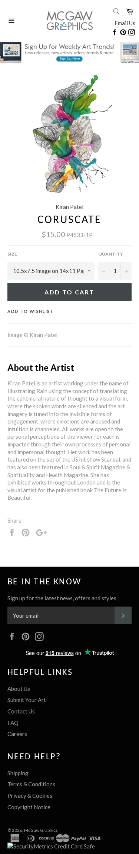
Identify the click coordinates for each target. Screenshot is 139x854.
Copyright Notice (28, 807)
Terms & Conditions (31, 784)
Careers (17, 733)
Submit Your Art (26, 699)
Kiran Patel (69, 206)
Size (12, 254)
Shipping (18, 773)
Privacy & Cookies (29, 795)
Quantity (110, 254)
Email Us (125, 23)
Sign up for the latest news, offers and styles (61, 598)
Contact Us (21, 711)
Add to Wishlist (30, 311)
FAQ (13, 722)
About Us (18, 688)
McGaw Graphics (41, 830)
